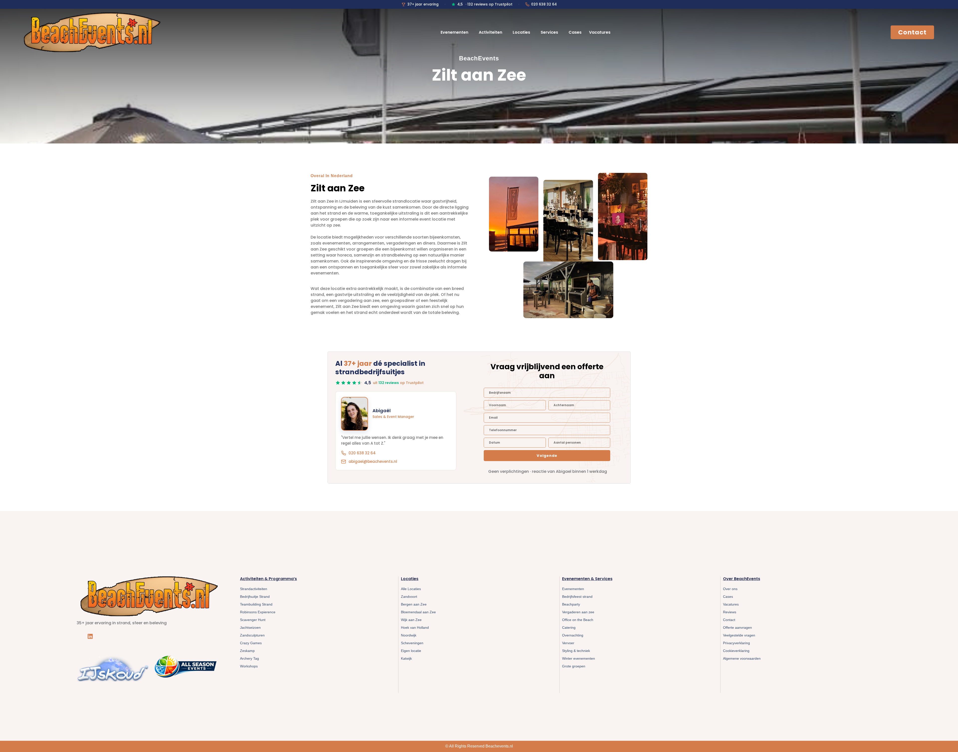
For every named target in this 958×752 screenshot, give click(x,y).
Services (549, 32)
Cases (575, 32)
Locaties (521, 32)
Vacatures (599, 32)
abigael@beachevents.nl (373, 461)
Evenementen (454, 32)
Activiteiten (490, 32)
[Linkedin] (90, 636)
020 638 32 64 (544, 4)
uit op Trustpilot (398, 382)
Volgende (547, 455)
